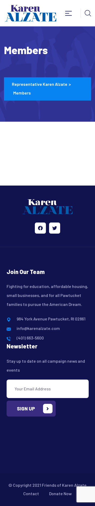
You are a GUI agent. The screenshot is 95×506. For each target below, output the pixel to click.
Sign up (26, 409)
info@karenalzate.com (38, 328)
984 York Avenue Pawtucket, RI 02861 (51, 318)
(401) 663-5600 (30, 337)
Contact (31, 493)
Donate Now (60, 493)
